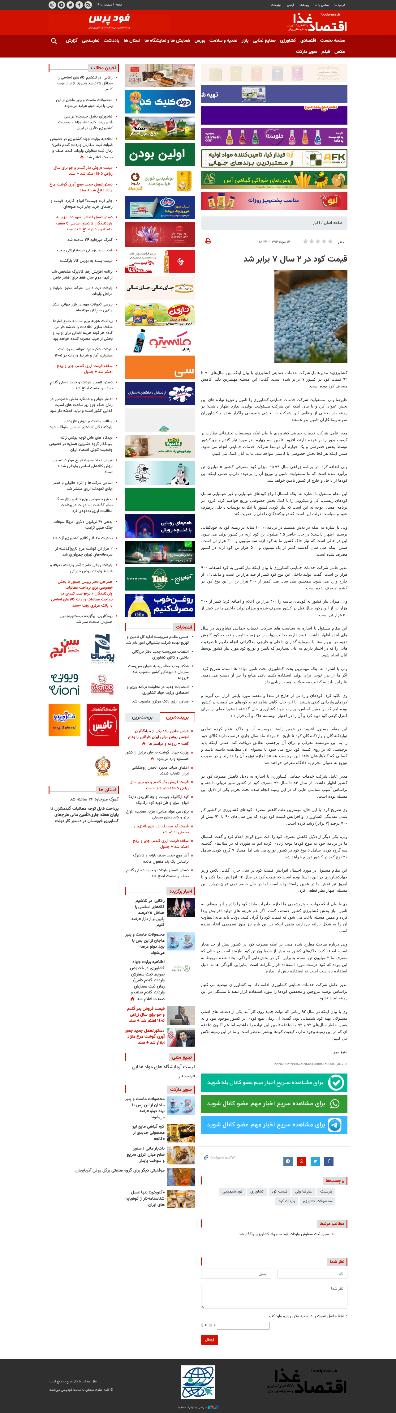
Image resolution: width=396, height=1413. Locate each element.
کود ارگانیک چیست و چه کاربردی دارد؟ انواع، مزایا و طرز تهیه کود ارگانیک (158, 800)
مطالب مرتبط (332, 1223)
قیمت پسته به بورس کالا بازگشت (86, 261)
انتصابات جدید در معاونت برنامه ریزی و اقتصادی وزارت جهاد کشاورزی (158, 690)
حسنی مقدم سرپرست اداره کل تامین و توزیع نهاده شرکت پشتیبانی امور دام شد (157, 640)
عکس (339, 51)
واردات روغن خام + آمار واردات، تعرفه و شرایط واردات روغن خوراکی (81, 568)
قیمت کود (279, 1192)
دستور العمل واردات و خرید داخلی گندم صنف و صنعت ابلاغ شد (157, 873)
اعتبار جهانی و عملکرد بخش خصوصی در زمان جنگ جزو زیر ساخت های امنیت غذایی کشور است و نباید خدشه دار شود (81, 405)
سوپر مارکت (306, 51)
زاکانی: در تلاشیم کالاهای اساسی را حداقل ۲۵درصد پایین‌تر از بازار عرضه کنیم (148, 913)
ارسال (209, 1340)
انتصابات (184, 627)
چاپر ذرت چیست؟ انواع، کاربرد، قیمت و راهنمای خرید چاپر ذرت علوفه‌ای (82, 204)
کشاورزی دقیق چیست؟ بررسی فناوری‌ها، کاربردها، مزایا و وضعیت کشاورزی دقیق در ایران (85, 122)
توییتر (70, 5)
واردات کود (286, 1201)
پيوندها (304, 5)
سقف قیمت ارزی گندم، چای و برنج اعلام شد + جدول (161, 844)
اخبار (316, 223)
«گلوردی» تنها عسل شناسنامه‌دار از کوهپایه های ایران (145, 1198)
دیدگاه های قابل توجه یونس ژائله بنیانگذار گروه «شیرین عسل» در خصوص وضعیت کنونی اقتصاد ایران (81, 444)
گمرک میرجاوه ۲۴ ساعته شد (90, 240)
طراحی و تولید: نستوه (193, 1407)
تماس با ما (322, 5)
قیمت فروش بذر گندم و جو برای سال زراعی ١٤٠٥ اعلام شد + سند (159, 785)
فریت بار (187, 1076)
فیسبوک (79, 5)
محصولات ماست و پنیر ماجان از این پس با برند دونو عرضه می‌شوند (145, 943)
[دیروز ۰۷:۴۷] (181, 968)
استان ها (132, 40)
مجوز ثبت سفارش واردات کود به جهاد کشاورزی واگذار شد (284, 1234)
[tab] (177, 717)
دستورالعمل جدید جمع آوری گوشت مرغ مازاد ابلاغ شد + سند (145, 1036)
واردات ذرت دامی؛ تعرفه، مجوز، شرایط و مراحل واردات (81, 291)
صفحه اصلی (333, 223)
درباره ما (339, 5)
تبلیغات (276, 5)
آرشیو (290, 5)
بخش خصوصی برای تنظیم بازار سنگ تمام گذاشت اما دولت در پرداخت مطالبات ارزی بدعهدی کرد (84, 505)
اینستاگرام (52, 5)
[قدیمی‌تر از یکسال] (181, 1199)
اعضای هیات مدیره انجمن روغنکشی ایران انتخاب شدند (160, 771)
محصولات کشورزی (317, 1201)
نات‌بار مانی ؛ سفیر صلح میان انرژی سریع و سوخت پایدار (146, 1154)
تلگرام (61, 5)
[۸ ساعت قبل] (181, 907)
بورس (200, 40)
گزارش (72, 40)
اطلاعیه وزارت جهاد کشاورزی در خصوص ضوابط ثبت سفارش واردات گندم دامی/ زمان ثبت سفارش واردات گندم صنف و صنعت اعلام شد (147, 981)
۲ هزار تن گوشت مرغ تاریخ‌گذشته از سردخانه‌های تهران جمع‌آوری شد (84, 552)
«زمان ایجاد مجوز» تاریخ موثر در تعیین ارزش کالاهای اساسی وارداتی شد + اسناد (83, 466)
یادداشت (111, 40)
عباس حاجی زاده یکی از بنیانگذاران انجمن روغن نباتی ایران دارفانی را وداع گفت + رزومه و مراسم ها (158, 737)
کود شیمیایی (232, 1192)
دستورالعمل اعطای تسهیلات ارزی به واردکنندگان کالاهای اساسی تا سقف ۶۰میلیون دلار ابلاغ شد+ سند (84, 223)
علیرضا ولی (303, 1192)
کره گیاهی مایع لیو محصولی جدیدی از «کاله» (148, 1132)
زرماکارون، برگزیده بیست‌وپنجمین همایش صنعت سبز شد (86, 619)
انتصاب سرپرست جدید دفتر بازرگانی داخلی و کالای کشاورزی (160, 655)
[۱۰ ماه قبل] (181, 1177)
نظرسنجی (90, 40)
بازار (245, 40)
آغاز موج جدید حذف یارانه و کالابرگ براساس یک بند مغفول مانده (161, 858)
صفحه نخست (332, 40)
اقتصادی (308, 40)
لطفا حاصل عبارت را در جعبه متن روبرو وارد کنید (307, 1316)
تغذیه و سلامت (223, 40)
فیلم (325, 51)
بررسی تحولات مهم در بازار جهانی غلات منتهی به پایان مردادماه (82, 307)
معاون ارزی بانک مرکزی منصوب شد (160, 701)
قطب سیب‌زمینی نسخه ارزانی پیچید (84, 250)
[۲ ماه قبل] (181, 1133)
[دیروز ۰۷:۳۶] (181, 1015)
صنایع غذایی (264, 40)
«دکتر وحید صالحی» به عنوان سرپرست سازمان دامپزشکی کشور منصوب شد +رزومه (158, 672)
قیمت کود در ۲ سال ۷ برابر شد (295, 259)
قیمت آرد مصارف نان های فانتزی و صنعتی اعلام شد (161, 829)
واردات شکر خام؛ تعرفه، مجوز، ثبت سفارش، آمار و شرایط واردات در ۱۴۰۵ (84, 352)
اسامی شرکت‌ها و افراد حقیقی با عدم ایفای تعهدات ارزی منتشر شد (83, 486)
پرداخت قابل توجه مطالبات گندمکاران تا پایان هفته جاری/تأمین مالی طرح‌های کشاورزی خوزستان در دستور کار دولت (84, 814)
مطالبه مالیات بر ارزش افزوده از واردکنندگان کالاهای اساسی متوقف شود (81, 424)
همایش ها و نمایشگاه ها (167, 40)
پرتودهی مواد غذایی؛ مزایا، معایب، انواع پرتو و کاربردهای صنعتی (157, 815)
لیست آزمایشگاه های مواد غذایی (163, 1067)
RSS (88, 5)
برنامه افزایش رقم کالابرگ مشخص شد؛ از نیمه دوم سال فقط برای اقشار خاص (81, 275)
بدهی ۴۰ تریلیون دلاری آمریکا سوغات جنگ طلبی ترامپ (83, 525)
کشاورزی (288, 40)
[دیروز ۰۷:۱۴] (181, 1037)
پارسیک (326, 1192)
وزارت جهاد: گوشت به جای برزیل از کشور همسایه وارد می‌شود (157, 755)
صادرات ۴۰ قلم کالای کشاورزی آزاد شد (82, 538)
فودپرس (313, 23)
